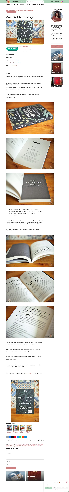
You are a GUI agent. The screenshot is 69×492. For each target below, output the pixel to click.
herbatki (19, 445)
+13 (10, 444)
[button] (67, 482)
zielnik (17, 446)
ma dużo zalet (14, 65)
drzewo (10, 445)
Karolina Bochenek (24, 445)
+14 (12, 444)
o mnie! (60, 39)
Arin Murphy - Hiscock (24, 444)
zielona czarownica (21, 446)
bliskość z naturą (31, 444)
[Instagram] (62, 2)
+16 (15, 444)
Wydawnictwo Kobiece (12, 446)
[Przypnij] (15, 437)
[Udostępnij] (10, 437)
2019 (20, 444)
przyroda (38, 445)
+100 (9, 444)
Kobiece (28, 445)
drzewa (7, 445)
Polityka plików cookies (56, 489)
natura (35, 445)
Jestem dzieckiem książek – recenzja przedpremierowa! (56, 86)
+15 (13, 444)
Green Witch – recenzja (20, 17)
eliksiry (12, 445)
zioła (25, 446)
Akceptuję (48, 487)
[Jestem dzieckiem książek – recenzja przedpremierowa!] (57, 81)
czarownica (41, 444)
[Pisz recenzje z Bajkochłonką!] (35, 476)
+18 (18, 444)
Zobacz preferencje (64, 487)
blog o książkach (36, 444)
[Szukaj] (42, 1)
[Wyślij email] (7, 437)
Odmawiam (56, 487)
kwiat (31, 445)
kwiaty (33, 445)
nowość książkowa (28, 373)
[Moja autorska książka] (15, 476)
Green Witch (25, 46)
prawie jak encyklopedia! (14, 60)
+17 (17, 444)
